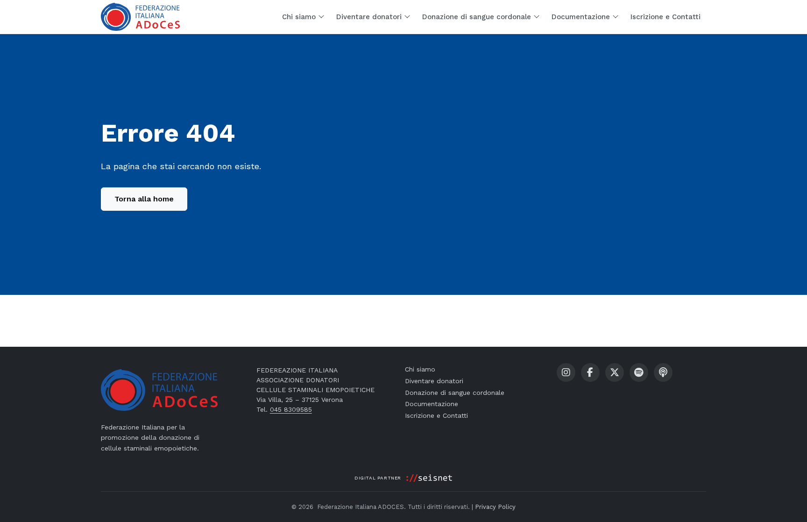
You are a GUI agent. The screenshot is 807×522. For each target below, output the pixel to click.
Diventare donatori (434, 381)
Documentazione (431, 404)
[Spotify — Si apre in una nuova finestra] (639, 372)
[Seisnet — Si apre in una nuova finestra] (429, 478)
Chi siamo (420, 369)
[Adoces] (140, 17)
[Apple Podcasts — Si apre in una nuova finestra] (663, 372)
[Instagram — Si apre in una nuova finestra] (566, 372)
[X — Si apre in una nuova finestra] (614, 372)
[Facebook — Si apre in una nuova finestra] (590, 372)
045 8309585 (291, 409)
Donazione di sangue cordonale (454, 392)
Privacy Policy (495, 506)
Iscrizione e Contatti (436, 415)
